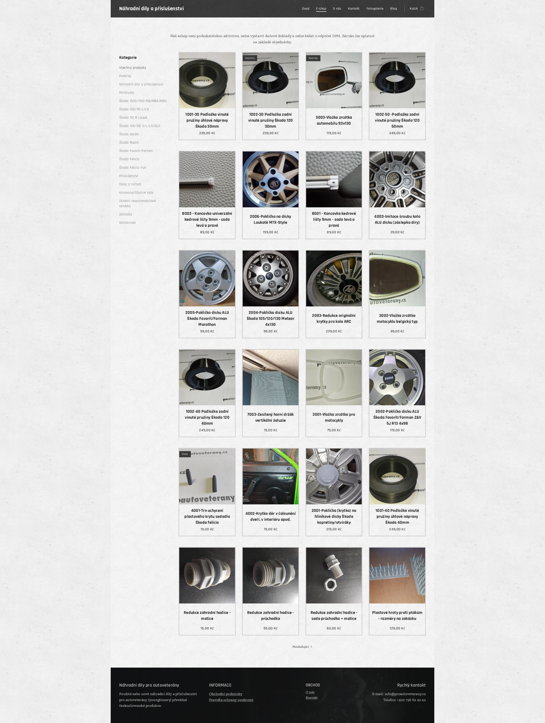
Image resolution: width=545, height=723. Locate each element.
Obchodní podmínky (225, 694)
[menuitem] (307, 8)
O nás (310, 692)
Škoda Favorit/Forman (136, 151)
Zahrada (125, 214)
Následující (301, 647)
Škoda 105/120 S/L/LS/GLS (140, 126)
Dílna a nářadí (130, 184)
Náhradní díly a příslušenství (141, 84)
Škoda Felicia (129, 159)
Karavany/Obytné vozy (136, 192)
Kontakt (312, 698)
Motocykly (126, 92)
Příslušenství (128, 176)
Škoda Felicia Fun (132, 167)
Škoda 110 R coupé (133, 117)
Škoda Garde (129, 134)
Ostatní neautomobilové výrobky (137, 203)
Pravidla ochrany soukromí (231, 700)
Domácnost (127, 222)
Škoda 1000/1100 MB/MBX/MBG (142, 101)
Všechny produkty (132, 67)
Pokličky (125, 76)
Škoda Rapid (129, 142)
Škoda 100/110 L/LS (134, 109)
